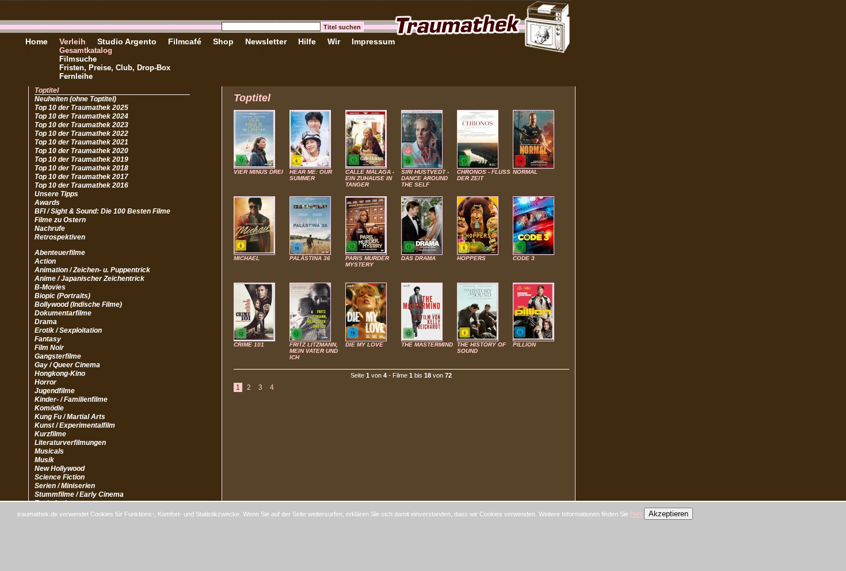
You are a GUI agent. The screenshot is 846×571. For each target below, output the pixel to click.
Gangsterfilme (58, 356)
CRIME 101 (249, 344)
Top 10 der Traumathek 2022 (81, 134)
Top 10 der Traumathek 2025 (81, 108)
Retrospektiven (60, 237)
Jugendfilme (55, 391)
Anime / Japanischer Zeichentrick (89, 279)
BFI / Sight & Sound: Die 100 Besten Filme (102, 211)
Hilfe (307, 41)
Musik (44, 460)
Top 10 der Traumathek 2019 (81, 159)
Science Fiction (60, 477)
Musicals (49, 451)
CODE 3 (524, 258)
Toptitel (47, 90)
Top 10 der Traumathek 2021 (81, 142)
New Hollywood (60, 469)
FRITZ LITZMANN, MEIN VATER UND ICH (313, 350)
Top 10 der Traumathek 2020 (81, 151)
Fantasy (48, 339)
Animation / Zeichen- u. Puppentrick (92, 270)
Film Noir (49, 348)
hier (636, 514)
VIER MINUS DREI (258, 172)
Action (45, 261)
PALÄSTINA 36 (309, 258)
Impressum (373, 41)
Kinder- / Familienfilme (71, 399)
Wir (333, 41)
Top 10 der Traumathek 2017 (81, 177)
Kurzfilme (50, 434)
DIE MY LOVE (364, 344)
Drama (46, 322)
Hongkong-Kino (60, 374)
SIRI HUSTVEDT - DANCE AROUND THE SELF (425, 178)
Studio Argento (127, 41)
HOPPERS (471, 258)
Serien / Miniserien (65, 486)
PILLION (524, 344)
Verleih (72, 41)
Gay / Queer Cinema (67, 365)
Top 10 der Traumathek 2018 (81, 168)
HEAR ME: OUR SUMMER (310, 175)
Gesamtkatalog (85, 50)
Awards (47, 203)
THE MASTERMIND (427, 344)
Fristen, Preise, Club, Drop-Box (114, 67)
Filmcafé (184, 41)
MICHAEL (247, 258)
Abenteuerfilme (60, 253)
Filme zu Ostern (60, 220)
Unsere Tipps (56, 194)
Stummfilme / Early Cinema (79, 494)
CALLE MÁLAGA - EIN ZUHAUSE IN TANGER (369, 178)
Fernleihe (76, 76)
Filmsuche (78, 59)
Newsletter (266, 41)
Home (36, 41)
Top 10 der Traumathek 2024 (81, 116)
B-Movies (50, 287)
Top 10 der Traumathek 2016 (81, 185)
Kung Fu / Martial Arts (70, 417)
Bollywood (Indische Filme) (78, 304)
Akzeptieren (668, 513)
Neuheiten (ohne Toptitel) (75, 99)
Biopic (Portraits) (62, 296)
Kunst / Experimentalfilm (75, 425)
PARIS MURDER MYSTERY (367, 261)
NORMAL (525, 172)
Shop (223, 41)
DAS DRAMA (418, 258)
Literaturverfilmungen (70, 443)
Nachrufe (50, 228)
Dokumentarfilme (63, 313)
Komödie (49, 408)
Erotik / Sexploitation (68, 330)
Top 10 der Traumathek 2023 (81, 125)
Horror (45, 382)
